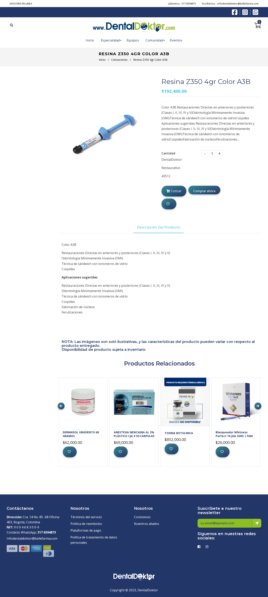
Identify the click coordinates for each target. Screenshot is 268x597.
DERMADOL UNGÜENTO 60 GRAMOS (81, 434)
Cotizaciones (119, 60)
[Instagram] (246, 12)
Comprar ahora (204, 191)
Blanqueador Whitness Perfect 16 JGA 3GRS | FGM (234, 434)
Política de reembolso (86, 524)
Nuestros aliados (146, 524)
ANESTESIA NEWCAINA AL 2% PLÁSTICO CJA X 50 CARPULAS (134, 434)
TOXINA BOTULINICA (179, 433)
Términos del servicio (86, 517)
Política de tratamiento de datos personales (93, 540)
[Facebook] (236, 12)
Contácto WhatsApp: (31, 532)
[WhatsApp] (255, 12)
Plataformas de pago (85, 530)
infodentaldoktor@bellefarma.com (238, 3)
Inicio (102, 60)
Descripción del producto (158, 227)
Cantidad (168, 153)
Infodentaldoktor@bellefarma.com (32, 538)
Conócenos (142, 517)
